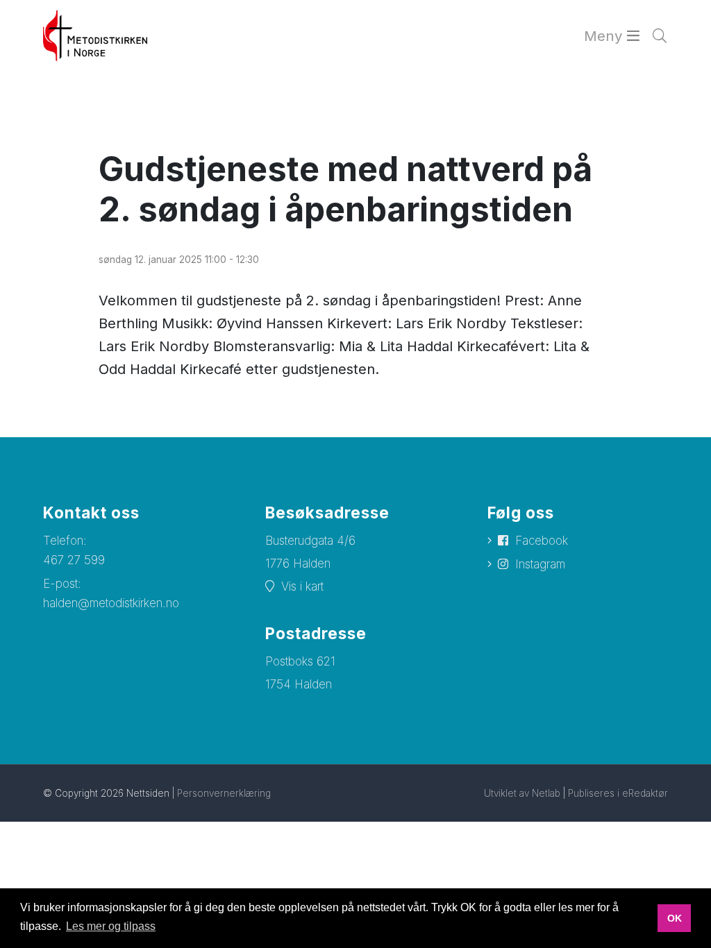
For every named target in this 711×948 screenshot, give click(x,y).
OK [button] (674, 918)
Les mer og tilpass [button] (111, 926)
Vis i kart (302, 586)
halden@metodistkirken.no (111, 603)
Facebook (541, 541)
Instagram (540, 564)
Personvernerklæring (224, 793)
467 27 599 (74, 560)
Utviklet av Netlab (522, 793)
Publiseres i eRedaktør (618, 793)
